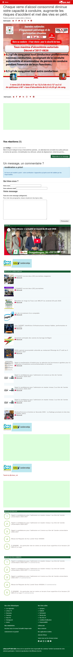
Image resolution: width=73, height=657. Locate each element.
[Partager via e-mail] (13, 21)
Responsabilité (44, 622)
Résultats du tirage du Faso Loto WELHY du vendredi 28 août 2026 (38, 301)
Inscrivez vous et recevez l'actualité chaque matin (18, 628)
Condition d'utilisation (46, 620)
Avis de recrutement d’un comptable (27, 313)
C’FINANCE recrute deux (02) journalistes (29, 288)
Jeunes (8, 622)
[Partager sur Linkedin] (22, 21)
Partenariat (43, 613)
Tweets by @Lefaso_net (10, 475)
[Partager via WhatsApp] (25, 21)
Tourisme (8, 615)
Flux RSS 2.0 (43, 617)
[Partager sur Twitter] (19, 21)
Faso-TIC (8, 617)
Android (40, 635)
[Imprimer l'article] (31, 21)
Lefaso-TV (9, 611)
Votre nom (6, 186)
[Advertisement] (36, 116)
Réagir (19, 278)
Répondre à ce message (60, 156)
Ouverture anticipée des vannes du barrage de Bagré (33, 338)
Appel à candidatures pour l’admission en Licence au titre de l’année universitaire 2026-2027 (38, 375)
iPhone (45, 635)
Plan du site (43, 615)
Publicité (42, 611)
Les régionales (10, 608)
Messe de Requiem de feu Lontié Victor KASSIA (27, 538)
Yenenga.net (9, 620)
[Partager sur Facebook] (16, 21)
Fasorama (9, 613)
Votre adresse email (9, 188)
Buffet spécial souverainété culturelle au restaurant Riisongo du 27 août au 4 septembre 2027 (41, 350)
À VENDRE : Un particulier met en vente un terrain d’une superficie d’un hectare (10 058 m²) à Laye (40, 546)
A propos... (42, 608)
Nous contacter (42, 628)
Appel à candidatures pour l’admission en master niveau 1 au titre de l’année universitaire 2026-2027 (41, 400)
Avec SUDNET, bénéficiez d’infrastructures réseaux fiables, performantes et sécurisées (41, 326)
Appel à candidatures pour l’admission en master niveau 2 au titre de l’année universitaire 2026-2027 (41, 388)
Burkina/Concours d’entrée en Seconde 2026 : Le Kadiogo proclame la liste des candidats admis (42, 412)
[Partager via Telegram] (28, 21)
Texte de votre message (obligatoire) (15, 196)
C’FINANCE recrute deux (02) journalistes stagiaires (33, 276)
